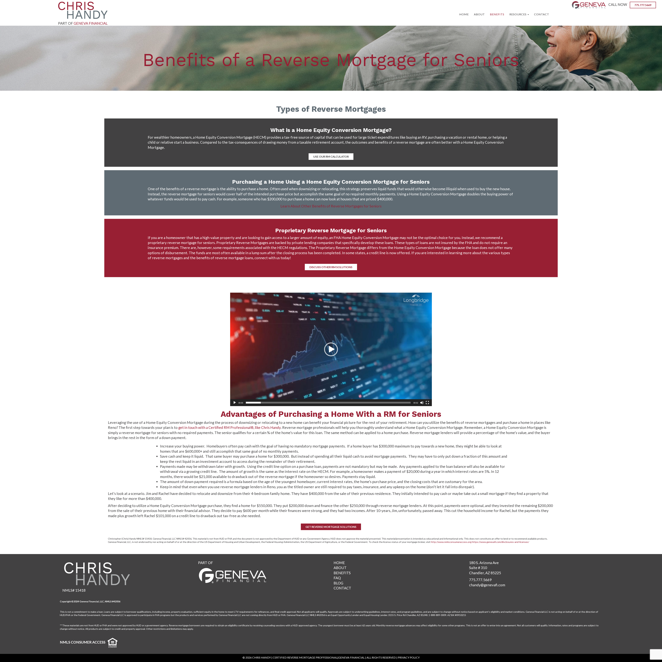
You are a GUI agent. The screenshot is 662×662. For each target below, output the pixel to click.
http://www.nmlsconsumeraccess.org (451, 541)
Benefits (497, 14)
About (479, 14)
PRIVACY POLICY (409, 657)
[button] (331, 349)
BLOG (338, 583)
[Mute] (422, 402)
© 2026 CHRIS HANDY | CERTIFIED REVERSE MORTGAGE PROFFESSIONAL (290, 657)
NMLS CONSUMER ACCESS (82, 642)
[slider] (328, 403)
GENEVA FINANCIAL (91, 23)
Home (464, 14)
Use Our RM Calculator (331, 156)
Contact (541, 14)
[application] (331, 349)
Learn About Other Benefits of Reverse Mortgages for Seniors (331, 206)
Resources (518, 14)
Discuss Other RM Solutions (330, 267)
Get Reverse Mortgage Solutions (330, 526)
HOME (339, 562)
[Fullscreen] (427, 402)
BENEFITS (342, 573)
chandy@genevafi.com (487, 585)
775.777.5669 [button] (642, 5)
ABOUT (340, 567)
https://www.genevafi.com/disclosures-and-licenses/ (500, 541)
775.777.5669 (480, 580)
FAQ (337, 578)
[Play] (234, 402)
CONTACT (342, 588)
